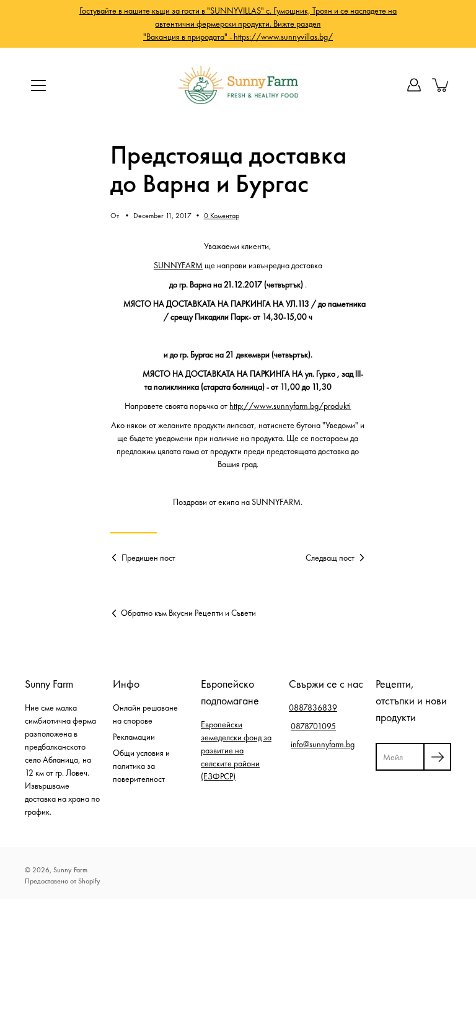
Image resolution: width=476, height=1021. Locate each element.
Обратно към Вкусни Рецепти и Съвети (188, 612)
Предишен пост (148, 557)
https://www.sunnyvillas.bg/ (283, 36)
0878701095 (313, 726)
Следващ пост (330, 557)
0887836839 (313, 707)
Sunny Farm (70, 870)
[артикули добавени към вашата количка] (441, 85)
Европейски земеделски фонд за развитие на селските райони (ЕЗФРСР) (236, 750)
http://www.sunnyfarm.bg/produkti (290, 405)
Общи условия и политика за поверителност (141, 765)
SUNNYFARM (178, 265)
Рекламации (134, 736)
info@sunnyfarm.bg (323, 744)
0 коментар (221, 216)
